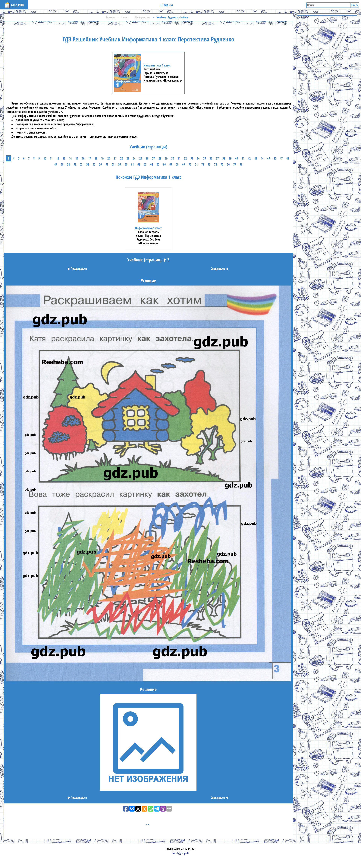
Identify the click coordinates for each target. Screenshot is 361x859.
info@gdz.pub (180, 853)
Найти (355, 5)
